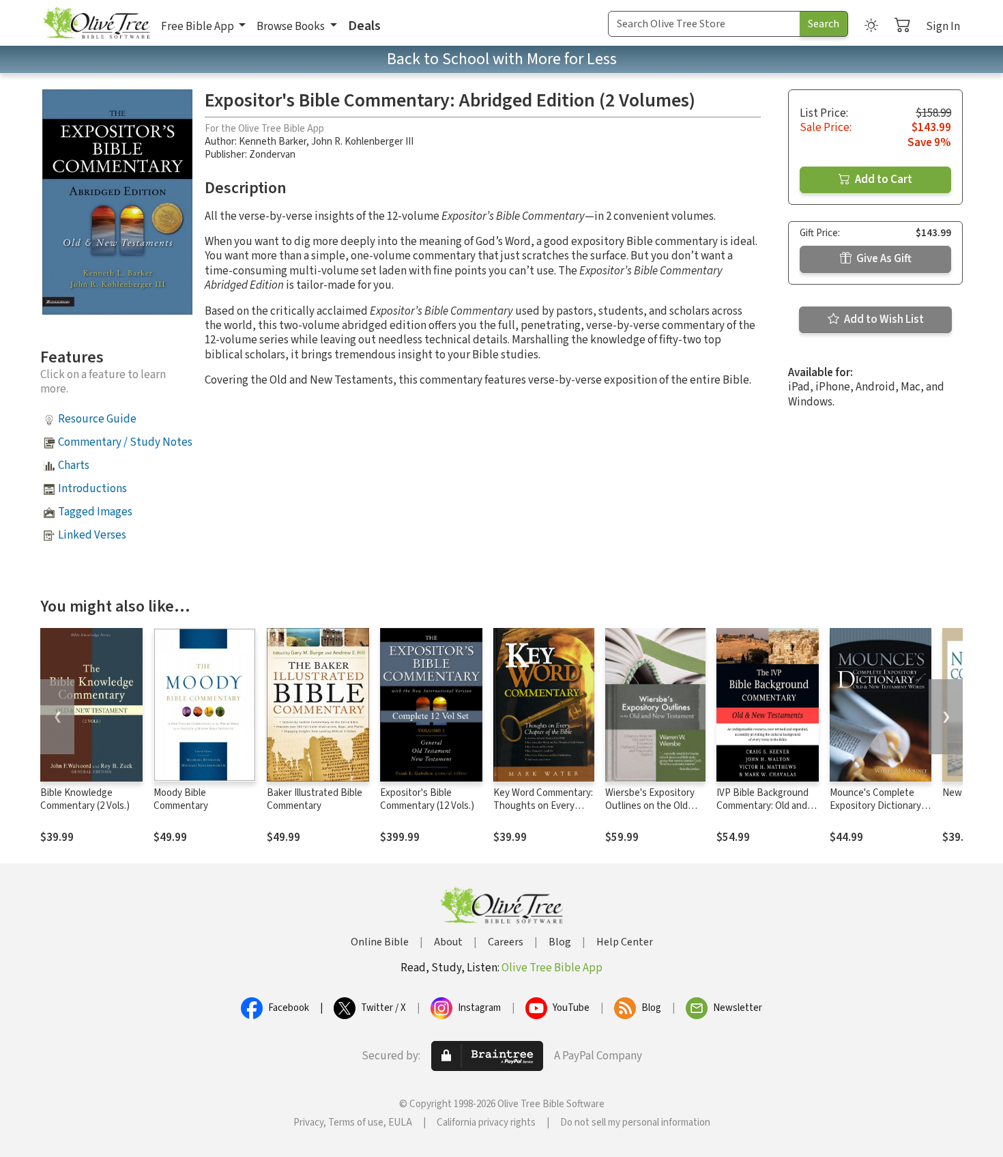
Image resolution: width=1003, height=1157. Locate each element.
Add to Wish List (883, 319)
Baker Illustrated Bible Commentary (314, 799)
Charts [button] (73, 465)
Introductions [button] (92, 489)
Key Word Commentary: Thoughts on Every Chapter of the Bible (543, 806)
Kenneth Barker (272, 141)
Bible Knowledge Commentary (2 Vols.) (85, 799)
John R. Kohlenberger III (362, 141)
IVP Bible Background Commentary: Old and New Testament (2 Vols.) (762, 812)
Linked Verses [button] (92, 535)
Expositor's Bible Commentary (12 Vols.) (427, 799)
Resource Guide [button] (97, 419)
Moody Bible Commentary (181, 799)
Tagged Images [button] (95, 512)
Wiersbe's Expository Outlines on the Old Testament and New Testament (650, 812)
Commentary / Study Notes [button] (125, 442)
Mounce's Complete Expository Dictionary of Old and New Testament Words (875, 812)
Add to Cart (882, 179)
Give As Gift (883, 259)
